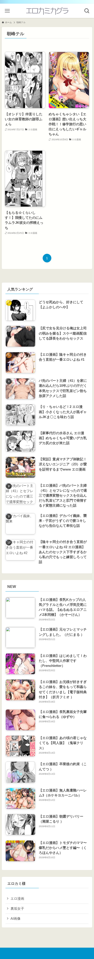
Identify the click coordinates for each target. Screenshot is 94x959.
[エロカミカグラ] (47, 11)
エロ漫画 (17, 898)
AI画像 (15, 918)
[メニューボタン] (7, 11)
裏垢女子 (17, 908)
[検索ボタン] (87, 11)
